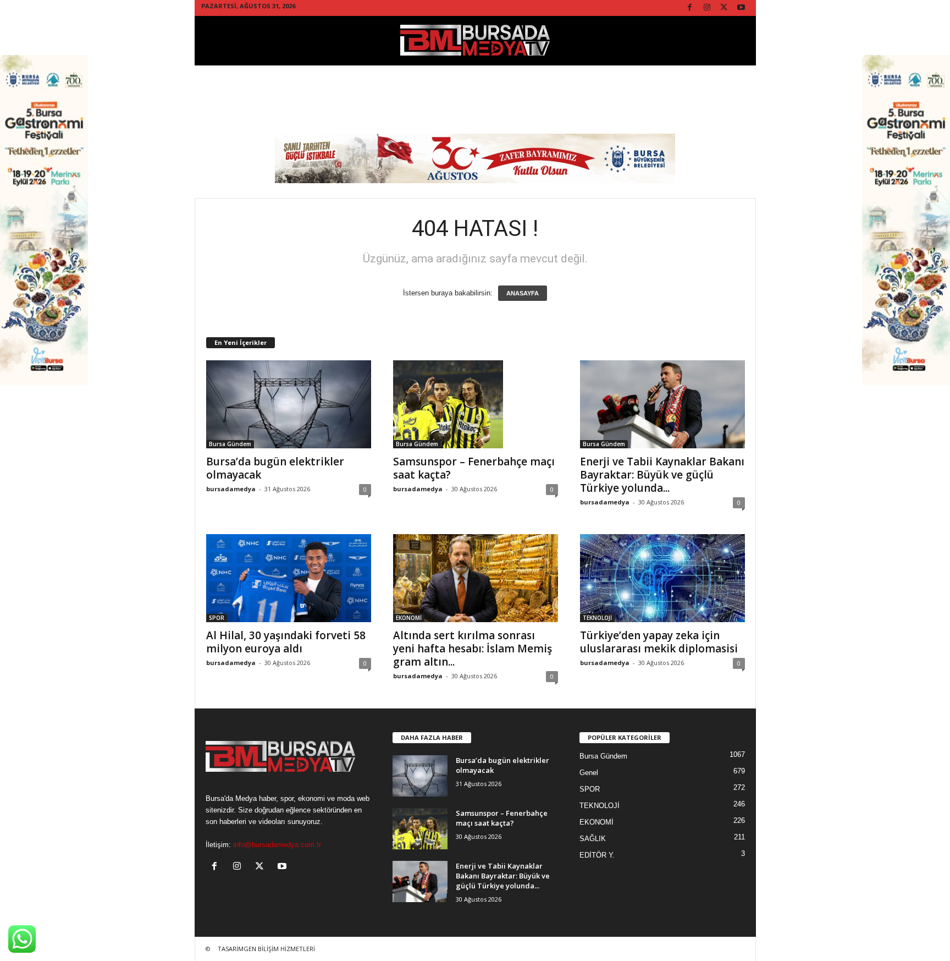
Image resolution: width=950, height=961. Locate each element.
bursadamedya (231, 489)
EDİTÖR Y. (597, 855)
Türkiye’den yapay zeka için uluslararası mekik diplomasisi (659, 642)
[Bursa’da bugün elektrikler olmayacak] (288, 404)
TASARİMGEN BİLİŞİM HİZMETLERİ (266, 948)
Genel (588, 772)
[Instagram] (707, 8)
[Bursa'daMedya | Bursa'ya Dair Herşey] (475, 40)
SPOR (216, 618)
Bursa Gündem (230, 444)
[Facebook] (690, 8)
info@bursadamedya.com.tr (277, 845)
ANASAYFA (522, 293)
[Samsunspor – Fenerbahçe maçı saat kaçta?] (475, 404)
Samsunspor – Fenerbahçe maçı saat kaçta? (474, 468)
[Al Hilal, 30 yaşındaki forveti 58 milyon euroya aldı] (288, 578)
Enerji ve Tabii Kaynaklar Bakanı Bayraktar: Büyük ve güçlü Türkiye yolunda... (662, 474)
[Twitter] (724, 8)
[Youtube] (741, 8)
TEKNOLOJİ (597, 618)
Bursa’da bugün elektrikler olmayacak (275, 468)
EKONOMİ (409, 618)
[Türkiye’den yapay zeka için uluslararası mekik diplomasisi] (662, 578)
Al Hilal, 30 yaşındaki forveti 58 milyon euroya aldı (286, 642)
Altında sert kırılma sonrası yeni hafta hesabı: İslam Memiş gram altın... (472, 648)
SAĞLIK (592, 838)
